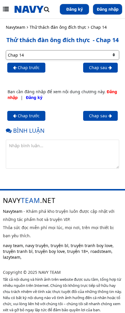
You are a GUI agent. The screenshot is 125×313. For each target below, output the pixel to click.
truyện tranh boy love (91, 245)
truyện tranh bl (18, 251)
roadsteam (100, 251)
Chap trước (28, 67)
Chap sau (98, 67)
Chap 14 (99, 27)
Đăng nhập (108, 9)
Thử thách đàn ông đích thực (58, 27)
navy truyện (36, 245)
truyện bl (59, 245)
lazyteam (11, 257)
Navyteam (15, 27)
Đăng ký (74, 9)
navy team (13, 245)
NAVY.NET (29, 200)
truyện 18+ (77, 251)
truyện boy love (50, 251)
